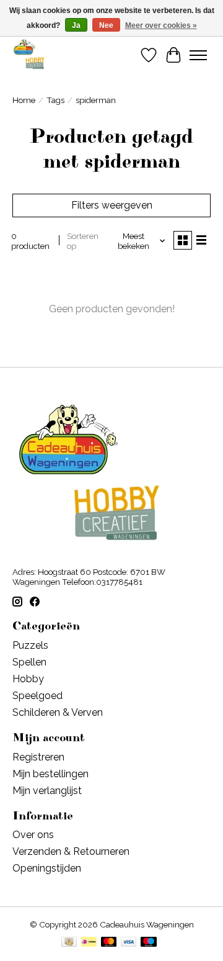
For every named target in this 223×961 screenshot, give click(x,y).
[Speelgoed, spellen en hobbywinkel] (28, 54)
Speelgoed (37, 696)
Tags (55, 100)
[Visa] (129, 943)
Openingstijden (46, 868)
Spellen (29, 662)
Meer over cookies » (161, 25)
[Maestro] (149, 943)
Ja (76, 25)
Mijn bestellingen (50, 774)
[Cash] (69, 943)
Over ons (33, 835)
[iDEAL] (89, 943)
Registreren (38, 757)
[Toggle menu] (198, 55)
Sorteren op (82, 241)
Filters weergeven (111, 205)
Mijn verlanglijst (47, 790)
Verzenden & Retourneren (70, 851)
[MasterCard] (109, 943)
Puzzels (30, 645)
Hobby (28, 679)
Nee (106, 25)
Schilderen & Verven (57, 712)
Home (23, 100)
